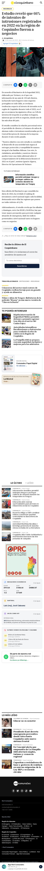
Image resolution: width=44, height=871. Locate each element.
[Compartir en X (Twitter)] (20, 85)
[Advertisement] (22, 408)
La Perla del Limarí (18, 838)
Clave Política (23, 852)
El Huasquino (15, 828)
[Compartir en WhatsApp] (25, 85)
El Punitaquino (30, 838)
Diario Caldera (26, 824)
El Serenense (15, 835)
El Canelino (16, 841)
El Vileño (15, 843)
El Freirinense (25, 828)
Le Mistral (32, 852)
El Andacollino (25, 836)
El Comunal (5, 835)
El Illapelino (25, 841)
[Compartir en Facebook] (15, 85)
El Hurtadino (35, 836)
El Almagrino (6, 824)
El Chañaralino (16, 824)
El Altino (26, 826)
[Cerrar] (40, 866)
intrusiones (24, 281)
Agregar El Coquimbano (10, 43)
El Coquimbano (25, 835)
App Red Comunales (23, 854)
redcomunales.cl (7, 804)
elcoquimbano (8, 38)
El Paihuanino (14, 836)
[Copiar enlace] (35, 85)
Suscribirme (22, 266)
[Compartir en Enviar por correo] (30, 85)
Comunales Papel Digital (9, 852)
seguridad (35, 281)
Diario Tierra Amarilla (15, 826)
